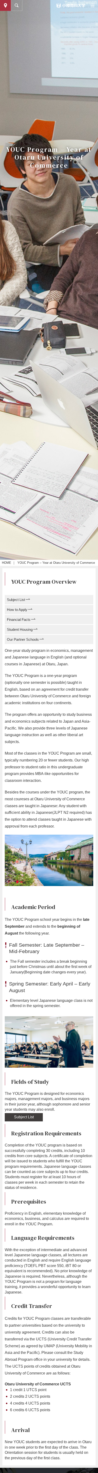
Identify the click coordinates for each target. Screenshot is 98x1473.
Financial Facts (18, 620)
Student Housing (20, 629)
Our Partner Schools (23, 639)
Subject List (16, 600)
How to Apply (17, 610)
